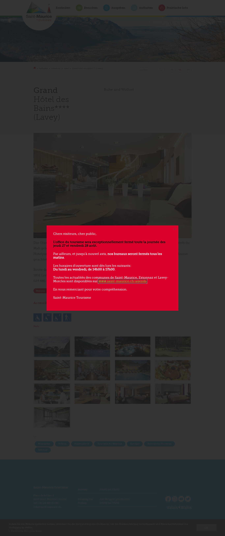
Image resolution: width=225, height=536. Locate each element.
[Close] (174, 229)
